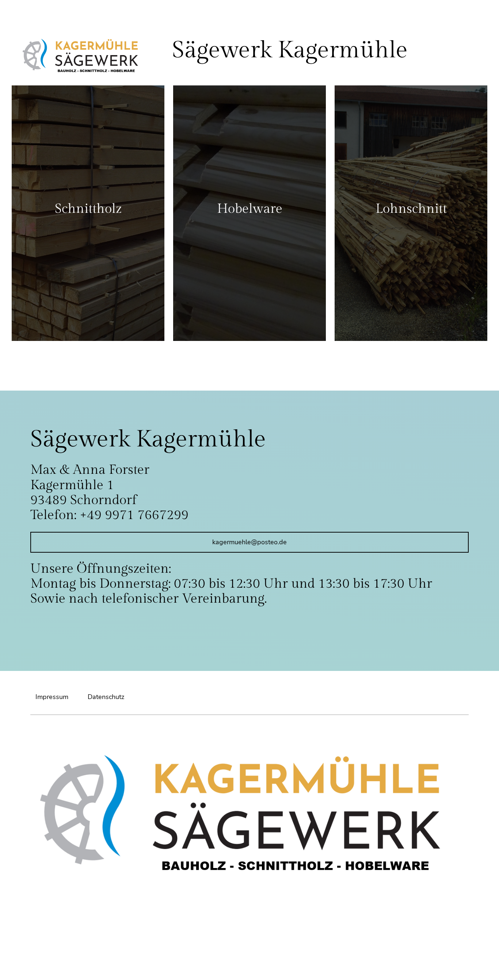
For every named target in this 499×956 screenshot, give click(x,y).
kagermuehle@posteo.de (249, 542)
